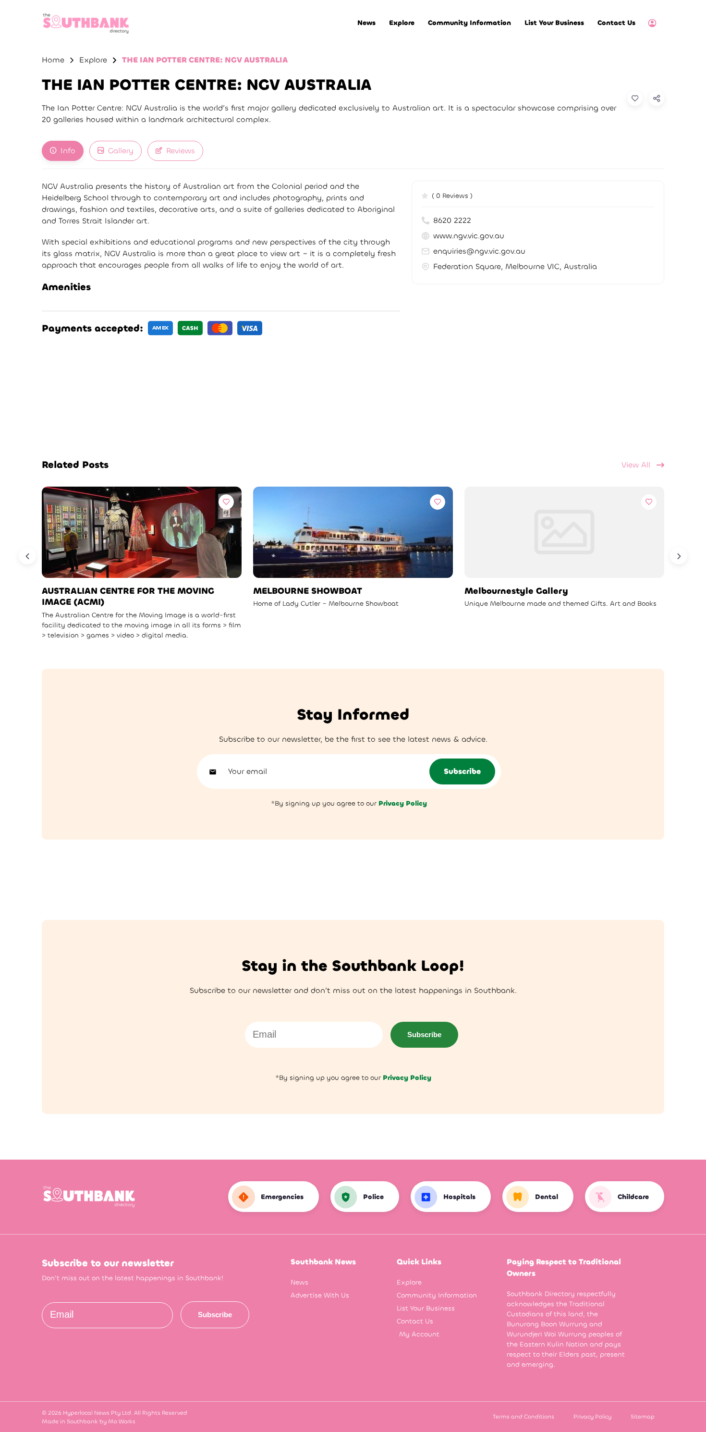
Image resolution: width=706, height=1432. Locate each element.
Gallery (121, 151)
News (366, 22)
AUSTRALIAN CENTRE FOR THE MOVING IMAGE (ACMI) (128, 597)
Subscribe (424, 1034)
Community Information (469, 22)
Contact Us (616, 22)
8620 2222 (452, 220)
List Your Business (554, 22)
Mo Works (121, 1421)
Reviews (180, 151)
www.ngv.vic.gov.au (468, 236)
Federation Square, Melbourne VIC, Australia (515, 266)
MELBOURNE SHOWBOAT (307, 591)
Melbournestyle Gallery (516, 591)
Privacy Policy (592, 1416)
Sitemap (643, 1416)
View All (637, 465)
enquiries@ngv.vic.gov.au (479, 251)
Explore (401, 22)
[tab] (63, 151)
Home (53, 60)
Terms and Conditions (523, 1416)
